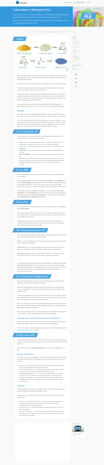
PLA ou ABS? (76, 45)
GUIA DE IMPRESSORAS (78, 2)
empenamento (23, 146)
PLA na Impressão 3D (76, 42)
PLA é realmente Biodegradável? (76, 56)
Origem (74, 39)
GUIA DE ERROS (67, 2)
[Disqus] (42, 444)
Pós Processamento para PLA (76, 51)
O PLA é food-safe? (76, 60)
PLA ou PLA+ (76, 47)
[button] (76, 74)
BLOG (88, 2)
